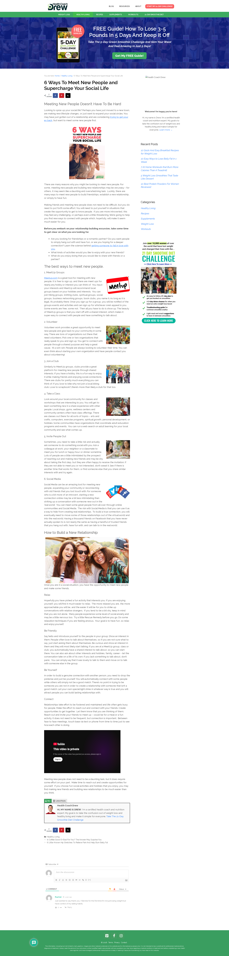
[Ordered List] (69, 880)
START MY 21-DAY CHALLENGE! (160, 6)
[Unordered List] (73, 880)
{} (86, 880)
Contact (124, 942)
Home (57, 76)
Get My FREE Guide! (129, 55)
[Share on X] (68, 95)
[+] (89, 880)
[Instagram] (121, 936)
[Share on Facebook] (55, 95)
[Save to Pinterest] (61, 95)
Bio (48, 801)
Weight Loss (64, 15)
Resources (124, 6)
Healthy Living (83, 15)
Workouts (133, 15)
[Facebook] (114, 936)
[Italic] (59, 880)
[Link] (83, 880)
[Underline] (63, 880)
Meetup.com (51, 278)
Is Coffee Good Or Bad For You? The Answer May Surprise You (74, 840)
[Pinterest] (107, 936)
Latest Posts (61, 801)
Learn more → (165, 130)
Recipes (99, 15)
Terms (110, 942)
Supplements (115, 15)
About (138, 6)
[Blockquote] (76, 880)
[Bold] (56, 880)
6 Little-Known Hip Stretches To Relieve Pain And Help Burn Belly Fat (77, 842)
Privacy (117, 942)
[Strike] (66, 880)
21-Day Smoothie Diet (154, 15)
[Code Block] (79, 880)
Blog (111, 6)
